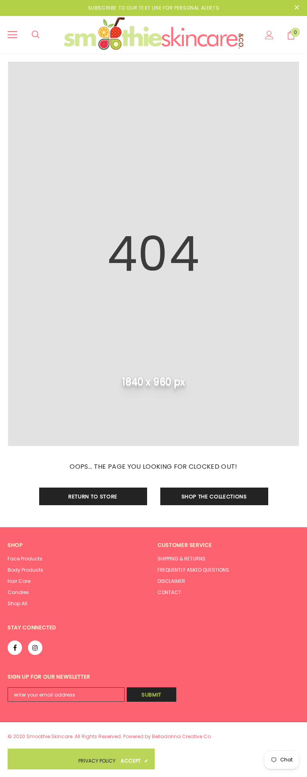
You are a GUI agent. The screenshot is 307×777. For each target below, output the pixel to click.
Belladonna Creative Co (181, 736)
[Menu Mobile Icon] (12, 35)
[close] (297, 8)
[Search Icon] (36, 35)
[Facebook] (15, 647)
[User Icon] (269, 35)
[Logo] (153, 34)
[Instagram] (35, 647)
